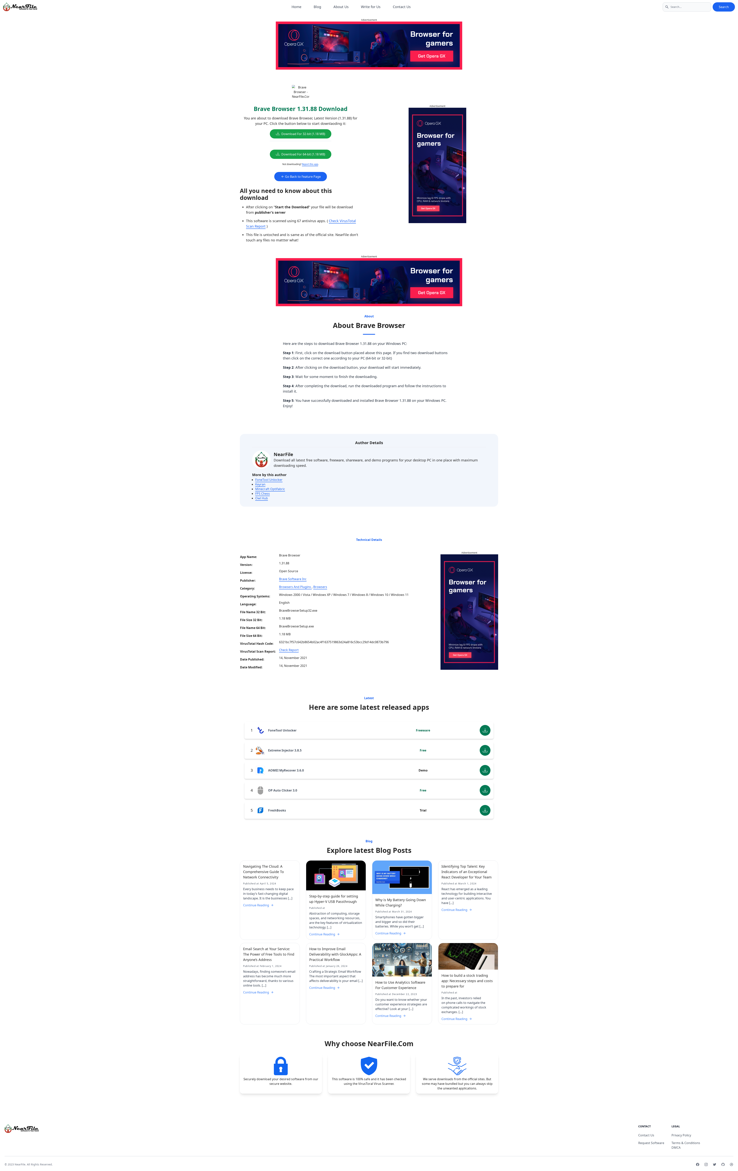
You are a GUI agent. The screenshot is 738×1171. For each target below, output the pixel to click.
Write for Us (371, 6)
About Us (341, 6)
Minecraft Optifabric (270, 489)
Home (296, 6)
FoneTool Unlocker (269, 480)
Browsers (320, 587)
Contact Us (402, 6)
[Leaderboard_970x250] (369, 46)
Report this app (310, 164)
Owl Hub (261, 498)
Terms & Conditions (686, 1143)
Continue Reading (256, 905)
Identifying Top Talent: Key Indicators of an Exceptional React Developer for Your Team (466, 871)
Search (724, 7)
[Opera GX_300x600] (437, 165)
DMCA (676, 1147)
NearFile (283, 454)
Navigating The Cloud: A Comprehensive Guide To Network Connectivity (263, 871)
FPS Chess (262, 493)
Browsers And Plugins (295, 587)
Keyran (260, 484)
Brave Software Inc (293, 579)
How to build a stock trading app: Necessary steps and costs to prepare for (467, 980)
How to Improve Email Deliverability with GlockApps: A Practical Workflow (335, 954)
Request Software (651, 1143)
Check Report (289, 650)
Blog (317, 6)
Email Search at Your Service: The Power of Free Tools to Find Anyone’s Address (268, 954)
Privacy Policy (681, 1135)
